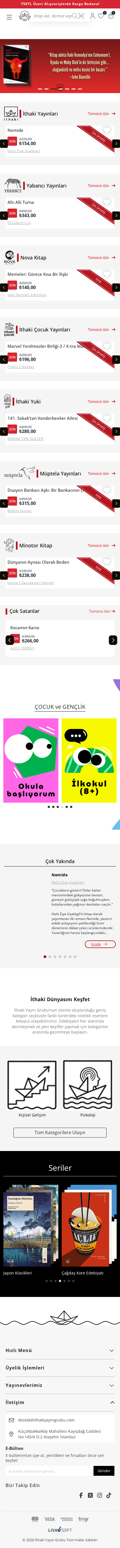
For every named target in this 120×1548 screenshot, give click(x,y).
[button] (49, 807)
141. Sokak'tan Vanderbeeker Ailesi (43, 418)
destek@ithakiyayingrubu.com (46, 1420)
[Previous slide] (4, 143)
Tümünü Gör (98, 113)
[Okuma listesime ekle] (107, 131)
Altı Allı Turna (21, 202)
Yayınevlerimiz (24, 1385)
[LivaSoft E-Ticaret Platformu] (60, 1532)
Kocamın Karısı (24, 627)
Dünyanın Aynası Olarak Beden (38, 562)
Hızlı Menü (19, 1350)
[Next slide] (116, 143)
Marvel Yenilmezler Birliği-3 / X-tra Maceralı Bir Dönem (49, 346)
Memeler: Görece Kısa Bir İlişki (38, 274)
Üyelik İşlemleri (25, 1368)
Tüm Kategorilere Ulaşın (60, 1132)
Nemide (15, 130)
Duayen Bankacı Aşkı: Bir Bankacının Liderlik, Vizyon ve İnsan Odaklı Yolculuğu (49, 490)
